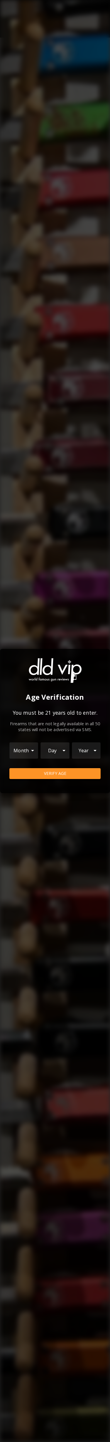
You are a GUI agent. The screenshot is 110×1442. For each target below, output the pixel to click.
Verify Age (55, 773)
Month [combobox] (21, 750)
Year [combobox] (84, 750)
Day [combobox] (52, 750)
